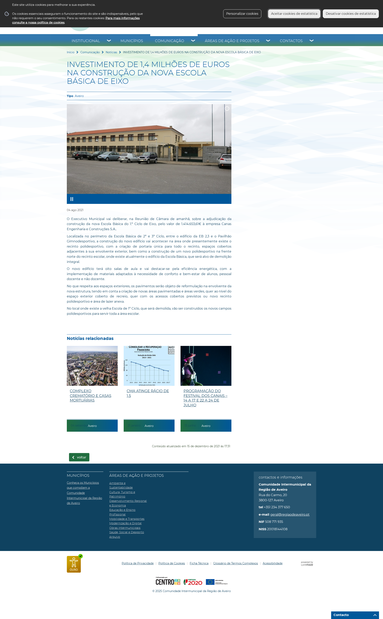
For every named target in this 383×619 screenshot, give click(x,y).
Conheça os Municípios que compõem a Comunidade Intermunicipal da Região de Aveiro (84, 493)
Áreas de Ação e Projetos (232, 41)
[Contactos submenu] (311, 41)
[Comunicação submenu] (193, 41)
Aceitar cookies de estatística (294, 14)
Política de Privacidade (138, 563)
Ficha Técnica (199, 563)
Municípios (131, 41)
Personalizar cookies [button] (242, 14)
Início (70, 52)
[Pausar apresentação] (72, 199)
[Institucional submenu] (109, 41)
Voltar (81, 457)
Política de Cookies (171, 563)
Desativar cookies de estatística (351, 14)
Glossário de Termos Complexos (235, 563)
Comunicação (169, 41)
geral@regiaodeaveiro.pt (290, 514)
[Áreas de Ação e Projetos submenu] (268, 41)
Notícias (111, 52)
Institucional (86, 41)
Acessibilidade (272, 563)
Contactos (291, 41)
